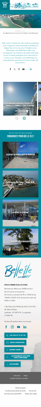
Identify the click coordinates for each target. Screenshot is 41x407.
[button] (34, 4)
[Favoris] (29, 4)
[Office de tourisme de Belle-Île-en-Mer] (18, 269)
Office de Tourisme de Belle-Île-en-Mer (15, 285)
